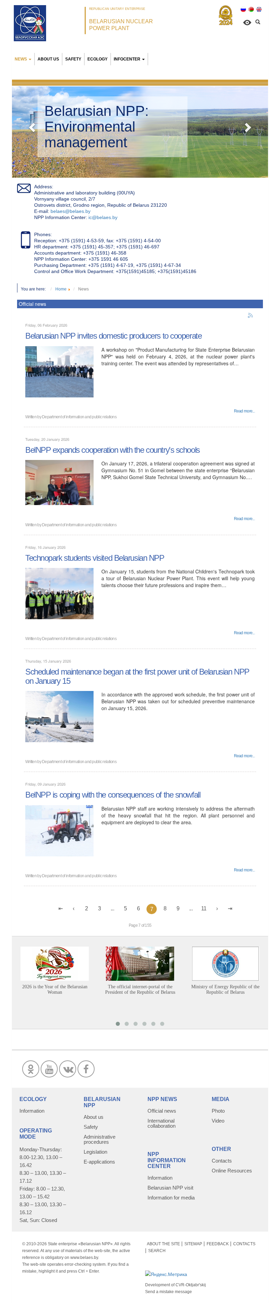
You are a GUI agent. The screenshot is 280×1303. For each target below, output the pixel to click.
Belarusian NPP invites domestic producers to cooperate (113, 335)
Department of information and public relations (79, 417)
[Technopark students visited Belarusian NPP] (59, 592)
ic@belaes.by (102, 217)
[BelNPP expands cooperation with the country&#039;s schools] (59, 481)
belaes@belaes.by (70, 211)
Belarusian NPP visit (170, 1188)
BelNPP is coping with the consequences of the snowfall (112, 794)
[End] (230, 908)
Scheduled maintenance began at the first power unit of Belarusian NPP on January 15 (137, 676)
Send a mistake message (168, 1291)
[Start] (60, 908)
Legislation (95, 1152)
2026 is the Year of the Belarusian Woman (54, 989)
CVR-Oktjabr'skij (191, 1284)
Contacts (222, 1161)
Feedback (218, 1243)
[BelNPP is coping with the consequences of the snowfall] (59, 830)
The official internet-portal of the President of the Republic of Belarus (140, 989)
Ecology (97, 59)
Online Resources (232, 1170)
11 (204, 908)
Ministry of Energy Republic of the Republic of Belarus (225, 989)
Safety (73, 59)
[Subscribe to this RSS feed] (250, 315)
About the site (163, 1243)
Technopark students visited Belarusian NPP (94, 557)
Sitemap (193, 1243)
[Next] (217, 908)
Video (218, 1121)
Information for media (171, 1197)
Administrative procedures (99, 1139)
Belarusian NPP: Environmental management (96, 126)
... (112, 908)
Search (157, 1250)
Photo (218, 1111)
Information (31, 1111)
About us (48, 59)
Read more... (244, 411)
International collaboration (162, 1123)
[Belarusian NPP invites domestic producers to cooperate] (59, 370)
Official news (162, 1111)
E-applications (99, 1162)
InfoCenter (127, 59)
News (21, 59)
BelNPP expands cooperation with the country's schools (112, 449)
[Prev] (73, 908)
